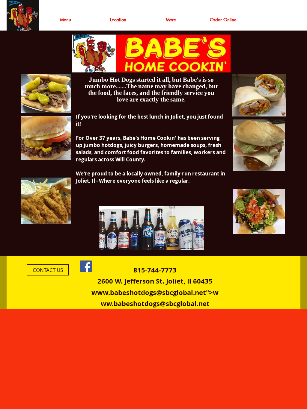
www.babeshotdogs (123, 292)
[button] (171, 17)
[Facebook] (86, 266)
